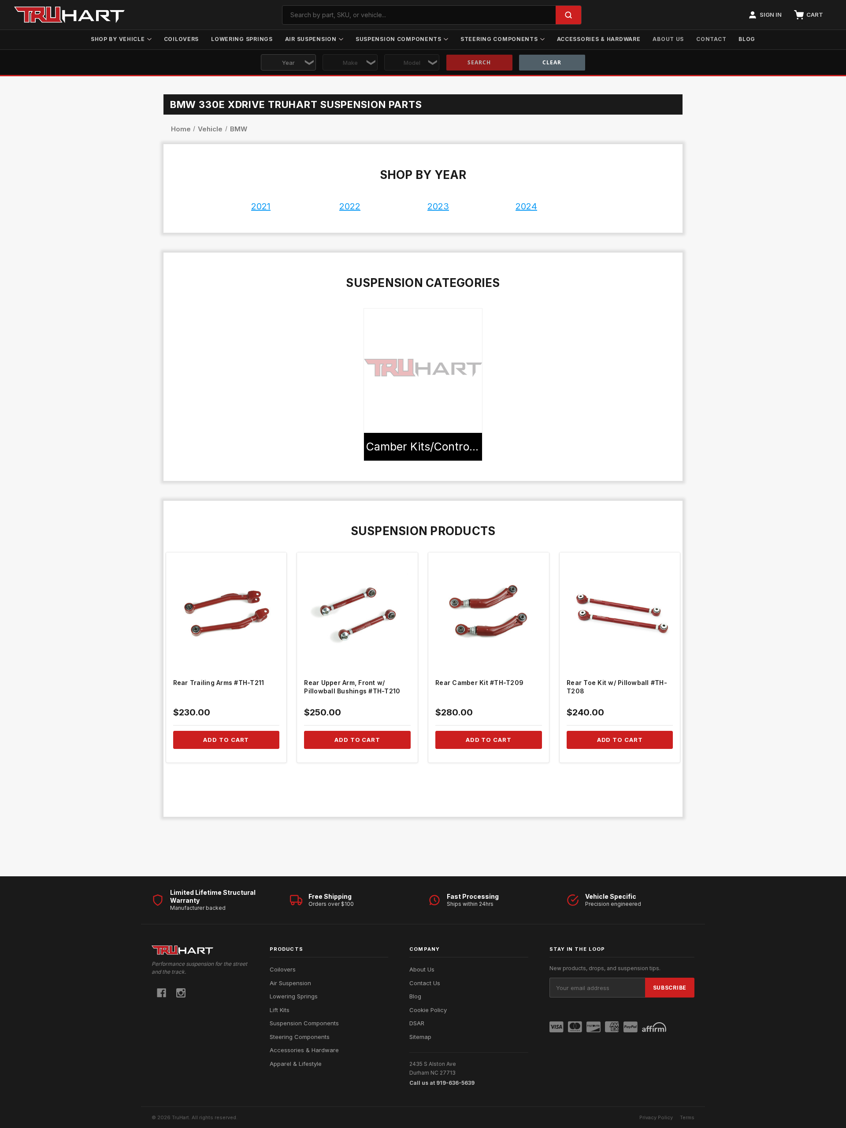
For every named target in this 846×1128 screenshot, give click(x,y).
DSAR (416, 1023)
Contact (711, 39)
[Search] (568, 15)
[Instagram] (181, 993)
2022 (349, 206)
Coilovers (181, 39)
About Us (668, 39)
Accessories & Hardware (599, 39)
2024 (526, 206)
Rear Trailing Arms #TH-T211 (218, 682)
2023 (438, 206)
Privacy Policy (656, 1117)
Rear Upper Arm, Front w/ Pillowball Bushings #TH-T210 (352, 687)
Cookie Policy (428, 1009)
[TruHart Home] (200, 950)
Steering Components (499, 39)
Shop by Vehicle (118, 39)
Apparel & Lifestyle (296, 1063)
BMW (237, 129)
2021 (261, 206)
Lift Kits (279, 1009)
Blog (746, 39)
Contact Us (424, 983)
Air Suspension (311, 39)
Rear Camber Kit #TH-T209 (479, 682)
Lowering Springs (242, 39)
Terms (687, 1117)
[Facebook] (161, 993)
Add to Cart (226, 739)
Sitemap (420, 1036)
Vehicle (210, 129)
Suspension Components (399, 39)
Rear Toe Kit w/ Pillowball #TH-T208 (617, 687)
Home (182, 129)
